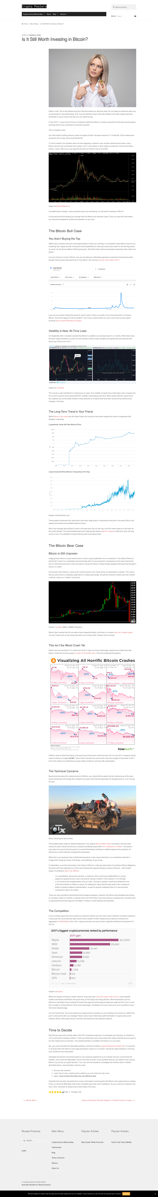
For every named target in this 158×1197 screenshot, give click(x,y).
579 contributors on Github (112, 846)
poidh (24, 1150)
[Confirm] (155, 1194)
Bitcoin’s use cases (61, 416)
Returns (55, 1163)
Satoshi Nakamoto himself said (113, 1046)
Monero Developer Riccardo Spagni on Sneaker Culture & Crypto (107, 1100)
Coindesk (60, 387)
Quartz (60, 991)
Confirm (126, 1194)
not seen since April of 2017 (108, 260)
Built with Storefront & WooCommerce (36, 1184)
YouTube (58, 627)
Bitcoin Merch (31, 1100)
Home (26, 24)
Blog (54, 14)
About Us (55, 1168)
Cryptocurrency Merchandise (33, 14)
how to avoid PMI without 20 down (69, 320)
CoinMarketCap (64, 921)
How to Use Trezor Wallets (121, 1142)
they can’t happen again (123, 632)
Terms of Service (58, 1157)
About (49, 14)
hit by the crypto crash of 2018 (107, 996)
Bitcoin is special (108, 531)
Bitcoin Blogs (34, 24)
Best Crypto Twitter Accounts (92, 1142)
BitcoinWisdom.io (63, 206)
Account (63, 14)
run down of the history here (84, 653)
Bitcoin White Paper (103, 843)
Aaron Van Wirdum (71, 871)
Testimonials (56, 1147)
